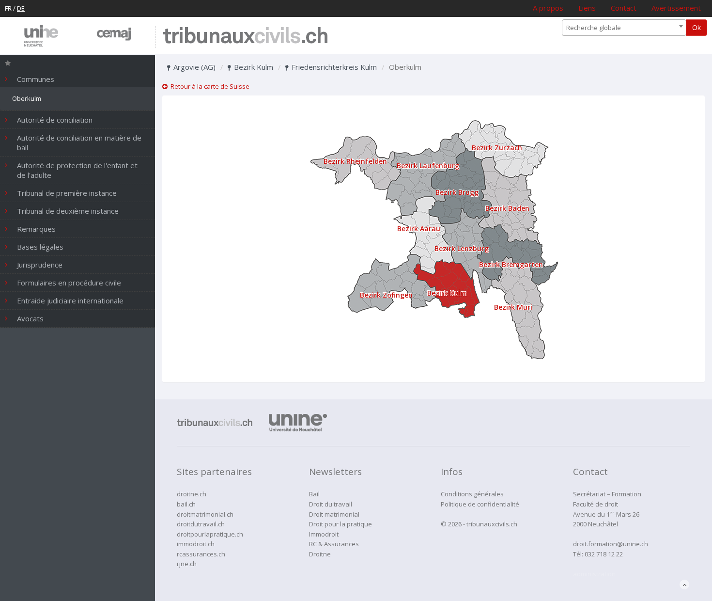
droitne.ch (191, 494)
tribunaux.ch (245, 37)
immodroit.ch (196, 543)
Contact (623, 8)
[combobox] (624, 27)
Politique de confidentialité (480, 504)
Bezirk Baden (507, 208)
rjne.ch (187, 563)
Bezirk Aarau (418, 228)
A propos (548, 8)
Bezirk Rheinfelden (355, 161)
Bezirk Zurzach (497, 147)
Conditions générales (472, 494)
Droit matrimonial (334, 514)
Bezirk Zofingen (386, 295)
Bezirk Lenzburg (461, 248)
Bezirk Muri (513, 307)
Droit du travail (330, 504)
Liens (587, 8)
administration (594, 573)
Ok (696, 27)
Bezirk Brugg (457, 192)
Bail (314, 494)
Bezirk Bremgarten (511, 264)
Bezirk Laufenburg (428, 165)
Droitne (320, 554)
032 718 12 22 (604, 554)
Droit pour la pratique (340, 524)
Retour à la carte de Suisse (208, 86)
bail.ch (186, 504)
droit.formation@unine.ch (610, 543)
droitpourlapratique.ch (210, 534)
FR (8, 8)
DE (21, 8)
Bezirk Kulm (252, 67)
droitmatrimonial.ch (205, 514)
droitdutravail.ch (201, 524)
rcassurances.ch (201, 554)
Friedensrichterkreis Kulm (333, 67)
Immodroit (324, 534)
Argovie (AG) (193, 67)
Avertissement (676, 8)
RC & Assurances (334, 543)
